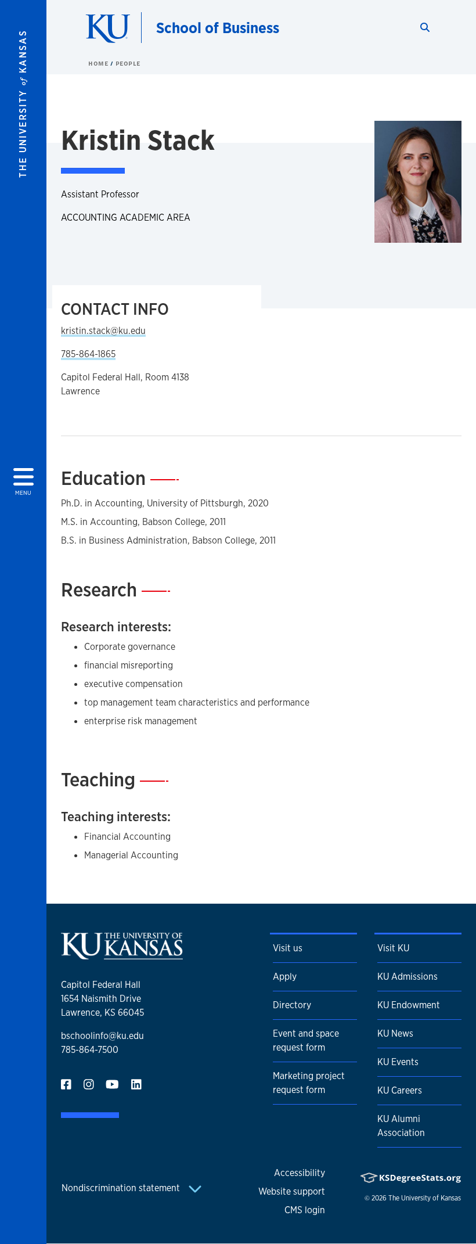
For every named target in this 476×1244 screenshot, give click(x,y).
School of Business (217, 27)
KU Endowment (408, 1005)
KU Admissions (407, 976)
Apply (285, 976)
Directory (292, 1005)
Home (99, 63)
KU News (395, 1033)
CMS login (304, 1210)
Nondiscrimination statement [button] (122, 1188)
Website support (291, 1191)
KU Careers (399, 1090)
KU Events (398, 1062)
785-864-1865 (88, 354)
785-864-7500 (89, 1050)
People (128, 63)
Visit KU (393, 948)
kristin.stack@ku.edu (103, 331)
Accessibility (299, 1173)
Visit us (287, 948)
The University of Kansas (424, 1198)
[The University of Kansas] (122, 954)
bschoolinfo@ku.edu (102, 1036)
